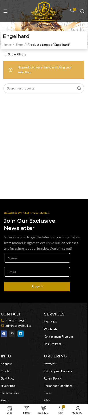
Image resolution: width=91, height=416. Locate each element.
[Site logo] (44, 11)
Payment (49, 364)
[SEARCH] (79, 88)
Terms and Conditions (58, 386)
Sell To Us (50, 322)
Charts (5, 371)
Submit (37, 286)
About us (6, 364)
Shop (19, 44)
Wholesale (50, 329)
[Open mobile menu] (5, 11)
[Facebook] (4, 334)
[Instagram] (12, 334)
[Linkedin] (20, 334)
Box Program (52, 344)
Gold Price (7, 378)
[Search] (82, 11)
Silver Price (8, 386)
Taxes (47, 393)
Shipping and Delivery (58, 371)
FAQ (47, 400)
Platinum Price (10, 393)
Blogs (4, 400)
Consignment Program (58, 336)
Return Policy (52, 378)
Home (7, 44)
